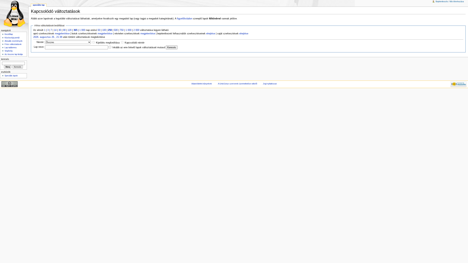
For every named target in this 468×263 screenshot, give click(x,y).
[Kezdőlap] (14, 14)
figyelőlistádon (184, 18)
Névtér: (40, 42)
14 (55, 30)
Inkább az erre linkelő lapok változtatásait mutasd (138, 47)
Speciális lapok (11, 76)
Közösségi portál (12, 38)
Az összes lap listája (14, 54)
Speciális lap (39, 5)
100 (104, 30)
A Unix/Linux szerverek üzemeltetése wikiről (237, 84)
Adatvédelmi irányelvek (201, 84)
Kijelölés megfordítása (108, 42)
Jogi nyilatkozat (270, 84)
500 (116, 30)
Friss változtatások (13, 44)
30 (59, 30)
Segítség (8, 51)
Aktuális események (13, 41)
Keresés (5, 59)
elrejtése (210, 33)
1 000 (82, 30)
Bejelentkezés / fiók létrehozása (450, 1)
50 (99, 30)
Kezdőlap (9, 34)
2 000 (136, 30)
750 (122, 30)
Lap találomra (10, 47)
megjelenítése (62, 33)
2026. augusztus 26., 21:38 (47, 37)
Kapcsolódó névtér (134, 42)
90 (64, 30)
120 (69, 30)
